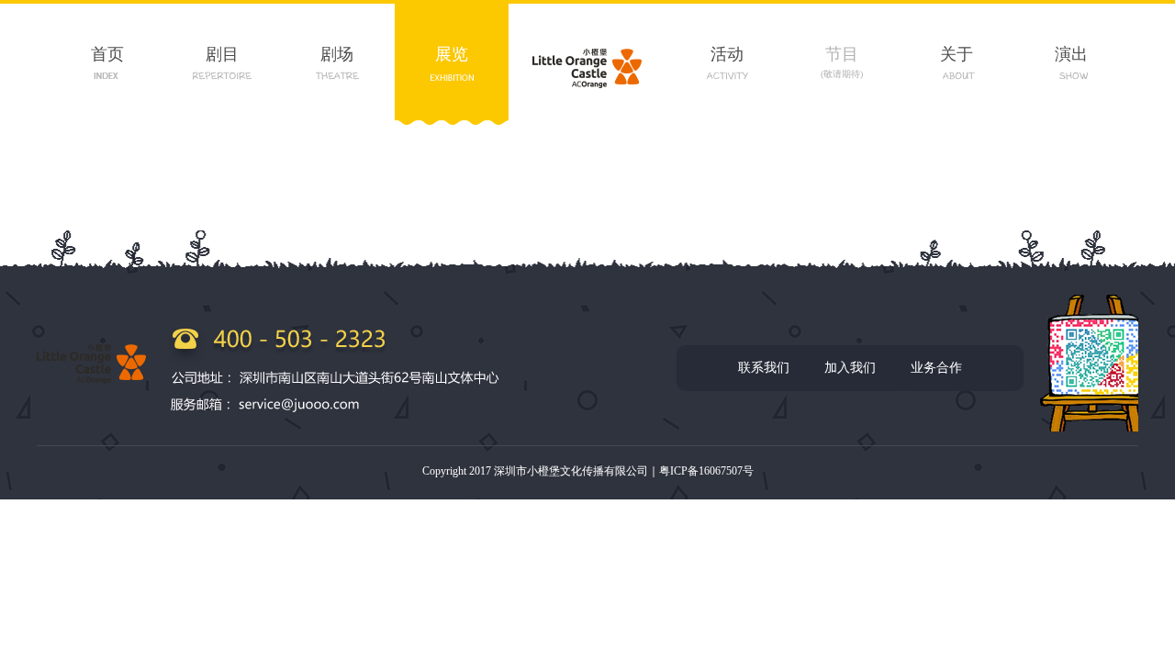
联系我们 (763, 368)
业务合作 (936, 368)
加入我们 (850, 368)
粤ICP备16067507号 (706, 471)
